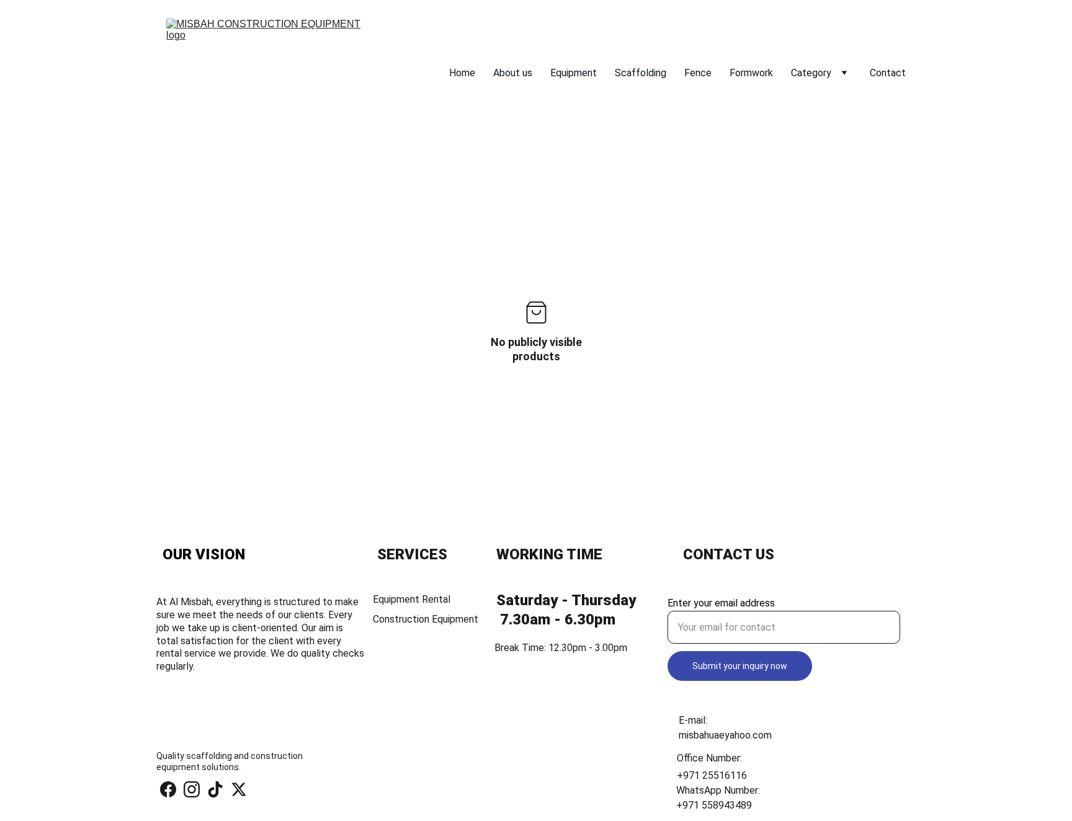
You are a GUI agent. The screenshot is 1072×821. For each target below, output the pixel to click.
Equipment (573, 73)
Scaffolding (640, 73)
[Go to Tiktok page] (215, 789)
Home (462, 73)
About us (512, 73)
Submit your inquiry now (739, 666)
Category (811, 73)
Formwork (751, 73)
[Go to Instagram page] (192, 789)
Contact (888, 73)
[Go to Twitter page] (239, 789)
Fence (698, 73)
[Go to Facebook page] (168, 789)
